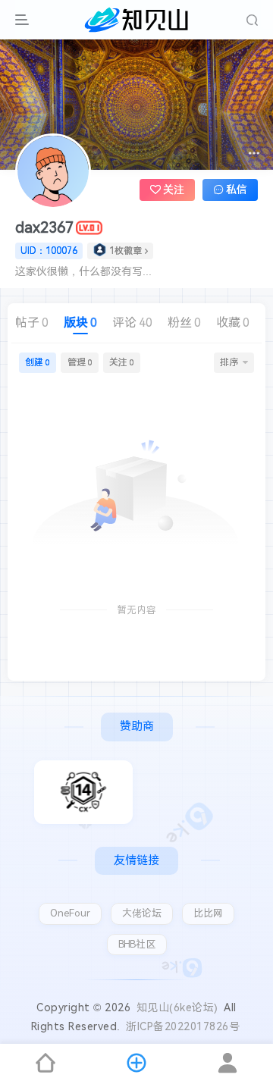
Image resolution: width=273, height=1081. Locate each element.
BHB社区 (136, 944)
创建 (37, 362)
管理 (80, 362)
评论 (132, 322)
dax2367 (44, 227)
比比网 (208, 913)
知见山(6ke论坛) (177, 1007)
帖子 (32, 322)
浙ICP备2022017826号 (183, 1026)
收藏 (232, 322)
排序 (229, 362)
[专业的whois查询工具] (83, 792)
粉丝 (184, 322)
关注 (121, 362)
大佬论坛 (142, 913)
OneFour (70, 913)
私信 (236, 189)
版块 (80, 322)
